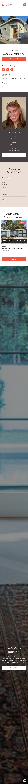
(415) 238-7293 (14, 144)
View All (14, 259)
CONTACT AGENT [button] (14, 155)
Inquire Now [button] (14, 58)
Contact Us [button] (14, 667)
